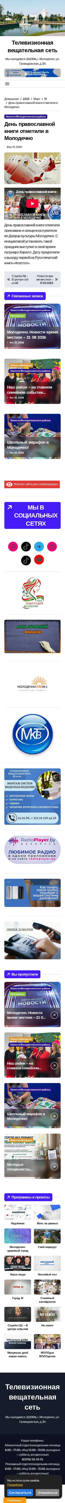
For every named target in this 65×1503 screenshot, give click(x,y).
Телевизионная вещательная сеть (33, 46)
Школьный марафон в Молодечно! (28, 445)
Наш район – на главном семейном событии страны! (29, 392)
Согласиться (20, 1492)
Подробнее (15, 1485)
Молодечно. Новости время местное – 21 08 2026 (32, 334)
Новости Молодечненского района (26, 116)
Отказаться (47, 1492)
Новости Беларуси (21, 365)
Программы (17, 315)
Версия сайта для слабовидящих (35, 484)
